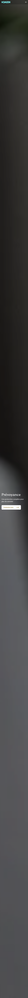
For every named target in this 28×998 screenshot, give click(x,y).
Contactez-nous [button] (8, 507)
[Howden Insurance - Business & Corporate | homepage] (6, 2)
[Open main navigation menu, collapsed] (26, 2)
